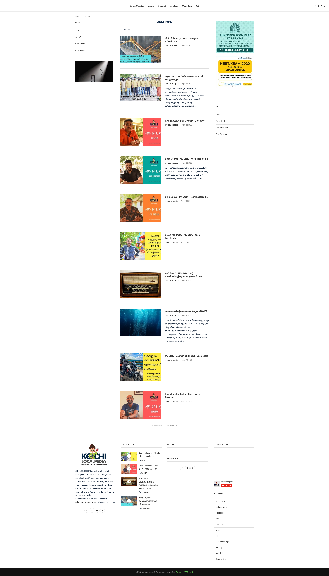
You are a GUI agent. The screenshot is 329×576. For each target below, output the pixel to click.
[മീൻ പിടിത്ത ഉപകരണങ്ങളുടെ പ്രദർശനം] (140, 49)
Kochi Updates (137, 6)
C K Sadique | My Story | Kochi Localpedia (186, 196)
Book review (220, 501)
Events (151, 6)
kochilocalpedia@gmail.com (85, 502)
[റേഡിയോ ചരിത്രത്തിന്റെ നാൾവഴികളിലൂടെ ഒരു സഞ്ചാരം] (140, 284)
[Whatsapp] (324, 5)
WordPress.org (221, 134)
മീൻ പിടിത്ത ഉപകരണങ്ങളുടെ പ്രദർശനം (148, 501)
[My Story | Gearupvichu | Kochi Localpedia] (140, 367)
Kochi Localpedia (173, 45)
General (162, 6)
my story (144, 460)
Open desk (187, 6)
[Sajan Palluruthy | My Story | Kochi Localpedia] (140, 246)
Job (197, 6)
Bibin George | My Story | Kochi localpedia (186, 158)
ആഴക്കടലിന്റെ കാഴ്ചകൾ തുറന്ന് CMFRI (186, 311)
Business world (221, 507)
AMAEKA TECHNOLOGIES (184, 572)
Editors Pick (220, 513)
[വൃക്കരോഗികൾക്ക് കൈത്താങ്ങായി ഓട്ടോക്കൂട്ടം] (140, 87)
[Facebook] (315, 5)
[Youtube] (321, 5)
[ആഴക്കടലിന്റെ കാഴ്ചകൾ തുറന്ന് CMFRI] (140, 322)
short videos (145, 492)
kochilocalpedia (172, 201)
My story (174, 6)
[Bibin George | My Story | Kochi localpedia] (140, 170)
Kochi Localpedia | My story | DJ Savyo (185, 120)
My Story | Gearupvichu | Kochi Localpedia (186, 356)
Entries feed (220, 121)
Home (77, 16)
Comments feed (222, 128)
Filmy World (220, 524)
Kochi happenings (222, 542)
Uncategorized (221, 559)
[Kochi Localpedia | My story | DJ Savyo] (140, 132)
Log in (218, 114)
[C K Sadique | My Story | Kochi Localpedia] (140, 208)
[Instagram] (318, 5)
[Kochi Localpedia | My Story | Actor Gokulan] (140, 405)
